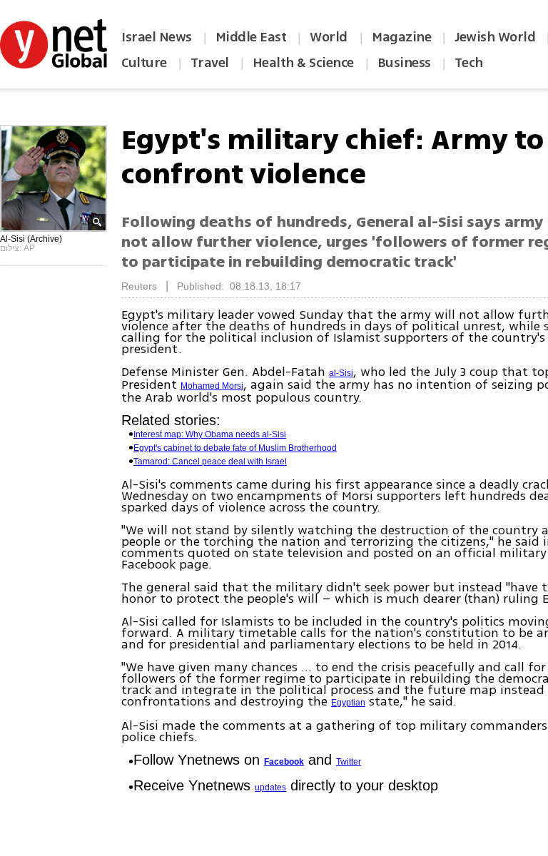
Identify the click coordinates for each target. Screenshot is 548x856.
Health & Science (303, 63)
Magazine (401, 37)
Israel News (156, 37)
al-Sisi (341, 373)
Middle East (251, 37)
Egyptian (348, 703)
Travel (210, 63)
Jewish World (495, 37)
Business (404, 63)
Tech (469, 63)
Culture (144, 63)
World (330, 37)
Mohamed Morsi (212, 386)
